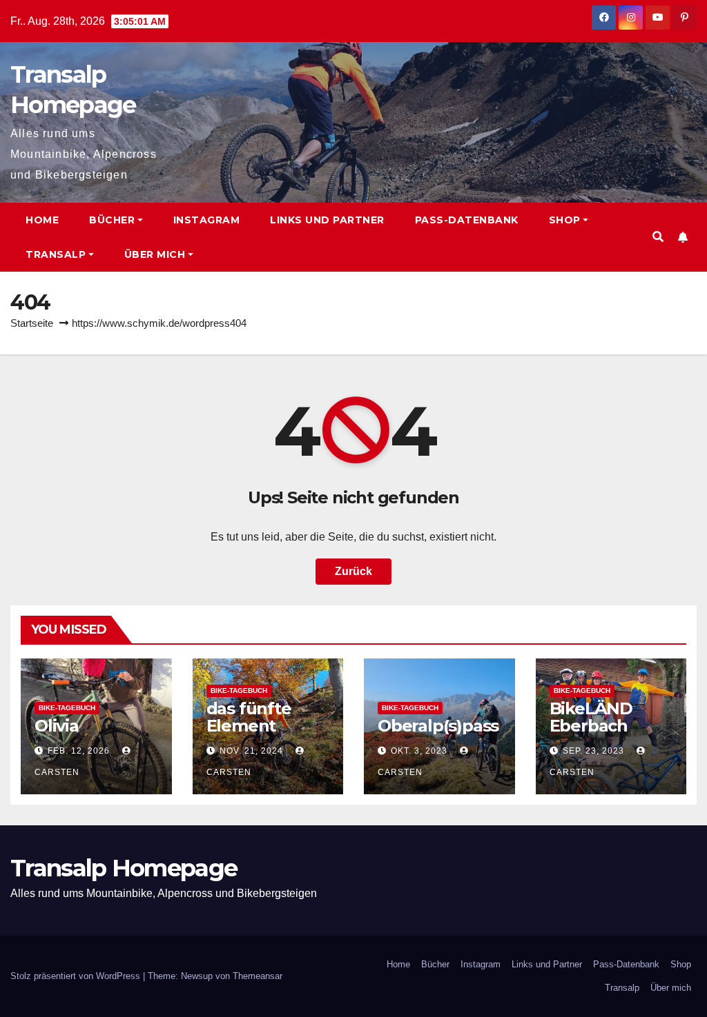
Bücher (112, 220)
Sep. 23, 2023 (593, 751)
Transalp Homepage (123, 868)
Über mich (155, 254)
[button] (658, 237)
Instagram (206, 220)
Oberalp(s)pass (438, 726)
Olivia (57, 726)
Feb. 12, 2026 (79, 751)
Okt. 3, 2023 (419, 751)
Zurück (353, 571)
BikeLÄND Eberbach (591, 717)
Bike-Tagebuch (67, 708)
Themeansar (257, 976)
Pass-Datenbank (467, 220)
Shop (565, 220)
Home (42, 220)
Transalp (56, 254)
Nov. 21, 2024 (251, 751)
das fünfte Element (248, 717)
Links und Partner (327, 220)
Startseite (31, 323)
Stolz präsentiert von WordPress (76, 976)
